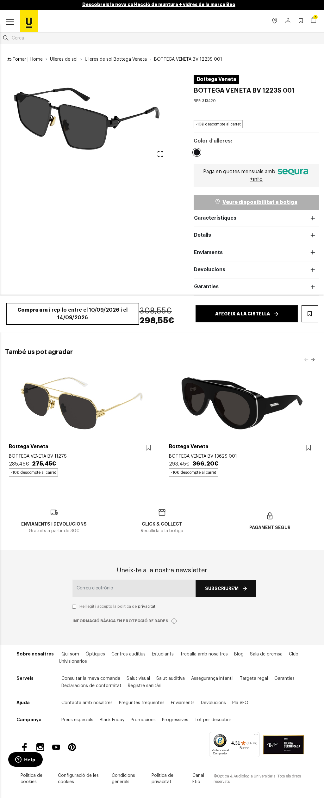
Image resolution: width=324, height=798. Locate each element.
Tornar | (19, 59)
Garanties (206, 286)
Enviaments (208, 252)
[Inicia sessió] (288, 21)
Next (312, 360)
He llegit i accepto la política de (117, 606)
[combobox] (162, 38)
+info (256, 179)
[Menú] (256, 736)
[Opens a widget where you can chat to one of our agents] (25, 760)
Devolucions (209, 269)
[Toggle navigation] (10, 22)
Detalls (202, 235)
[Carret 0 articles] (313, 20)
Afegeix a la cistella (242, 314)
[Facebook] (24, 747)
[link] (29, 20)
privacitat (146, 606)
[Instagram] (40, 747)
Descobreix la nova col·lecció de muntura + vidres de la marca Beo (158, 4)
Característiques (215, 218)
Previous (306, 360)
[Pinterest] (72, 747)
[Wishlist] (148, 448)
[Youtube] (56, 747)
